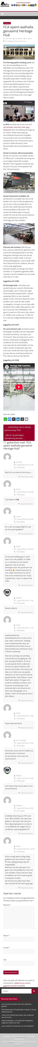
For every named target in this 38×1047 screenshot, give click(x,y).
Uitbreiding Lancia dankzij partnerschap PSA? (17, 428)
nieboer (19, 805)
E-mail (6, 947)
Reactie (7, 905)
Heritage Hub (18, 41)
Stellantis (7, 23)
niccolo (19, 462)
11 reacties (28, 38)
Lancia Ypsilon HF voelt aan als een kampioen (17, 1026)
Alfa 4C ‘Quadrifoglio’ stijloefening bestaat (14, 437)
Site (4, 960)
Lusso (18, 516)
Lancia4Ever (19, 38)
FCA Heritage (9, 41)
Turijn (24, 41)
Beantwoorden (27, 477)
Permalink (21, 467)
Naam (6, 935)
